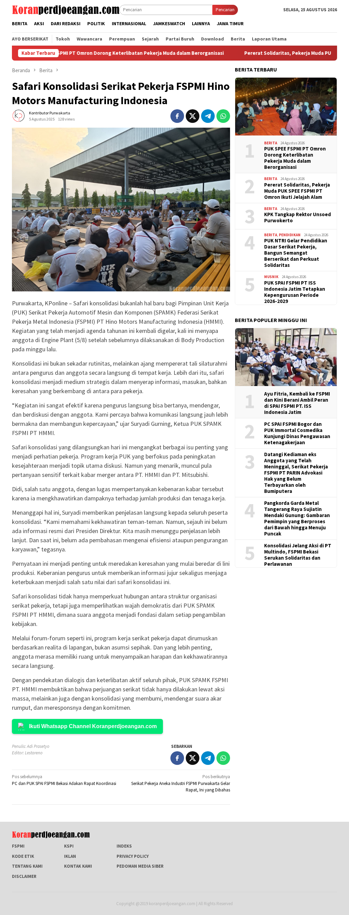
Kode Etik (23, 856)
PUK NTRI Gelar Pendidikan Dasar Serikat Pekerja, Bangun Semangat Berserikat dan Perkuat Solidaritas (295, 253)
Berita (270, 143)
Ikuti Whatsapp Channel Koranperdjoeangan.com (93, 726)
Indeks (124, 846)
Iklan (70, 856)
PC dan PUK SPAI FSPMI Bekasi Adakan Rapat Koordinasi (64, 780)
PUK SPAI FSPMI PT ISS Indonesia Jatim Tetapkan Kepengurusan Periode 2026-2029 (294, 292)
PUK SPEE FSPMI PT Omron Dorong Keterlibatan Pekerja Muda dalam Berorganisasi (107, 53)
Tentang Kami (27, 866)
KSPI (69, 846)
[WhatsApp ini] (223, 116)
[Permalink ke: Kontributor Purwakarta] (19, 115)
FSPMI (18, 846)
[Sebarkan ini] (177, 116)
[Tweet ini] (192, 116)
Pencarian (225, 10)
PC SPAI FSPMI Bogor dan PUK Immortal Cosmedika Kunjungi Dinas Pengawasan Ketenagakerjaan (297, 433)
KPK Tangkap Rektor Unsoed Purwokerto (297, 217)
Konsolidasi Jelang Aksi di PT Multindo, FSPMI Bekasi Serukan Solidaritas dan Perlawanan (297, 555)
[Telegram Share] (208, 116)
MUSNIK (271, 276)
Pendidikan (290, 234)
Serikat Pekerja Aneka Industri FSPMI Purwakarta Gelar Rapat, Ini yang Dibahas (180, 783)
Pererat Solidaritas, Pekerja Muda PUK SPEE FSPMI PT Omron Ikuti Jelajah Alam (297, 191)
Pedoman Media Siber (140, 866)
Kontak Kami (78, 866)
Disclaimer (24, 876)
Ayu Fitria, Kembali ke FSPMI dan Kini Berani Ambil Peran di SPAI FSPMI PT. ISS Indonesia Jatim (297, 403)
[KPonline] (65, 9)
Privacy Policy (133, 856)
